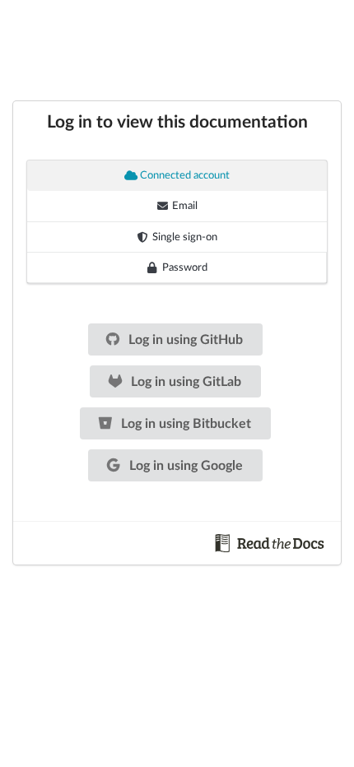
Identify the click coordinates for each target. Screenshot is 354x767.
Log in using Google (184, 465)
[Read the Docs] (270, 542)
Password (184, 268)
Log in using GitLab (184, 381)
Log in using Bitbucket (184, 423)
